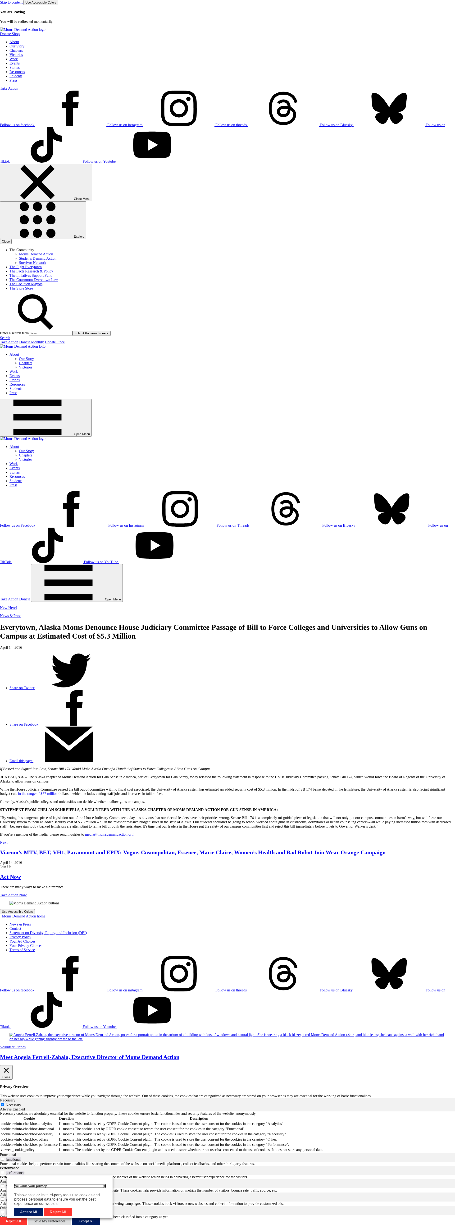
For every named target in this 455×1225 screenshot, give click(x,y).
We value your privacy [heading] (30, 1186)
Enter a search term (14, 333)
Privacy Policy (20, 937)
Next (3, 842)
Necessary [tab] (7, 1100)
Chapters (16, 50)
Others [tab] (5, 1208)
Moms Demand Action (36, 254)
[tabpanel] (227, 1132)
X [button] (104, 1186)
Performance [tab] (9, 1168)
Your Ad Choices (22, 941)
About (14, 42)
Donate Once (55, 342)
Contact (15, 928)
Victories (16, 55)
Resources (17, 72)
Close (6, 241)
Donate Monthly (31, 342)
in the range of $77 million (38, 794)
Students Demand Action (37, 258)
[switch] (2, 1159)
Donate (24, 599)
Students (15, 76)
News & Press (10, 616)
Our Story (16, 46)
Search (5, 338)
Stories (14, 67)
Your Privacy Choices (25, 946)
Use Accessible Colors (40, 2)
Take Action (9, 88)
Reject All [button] (58, 1212)
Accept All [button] (28, 1212)
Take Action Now (13, 895)
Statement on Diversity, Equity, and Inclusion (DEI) (48, 933)
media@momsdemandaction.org (109, 834)
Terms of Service (22, 950)
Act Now (10, 877)
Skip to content (11, 2)
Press (13, 80)
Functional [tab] (8, 1155)
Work (13, 59)
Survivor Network (32, 263)
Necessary (13, 1105)
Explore (78, 236)
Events (14, 63)
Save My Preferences (49, 1221)
